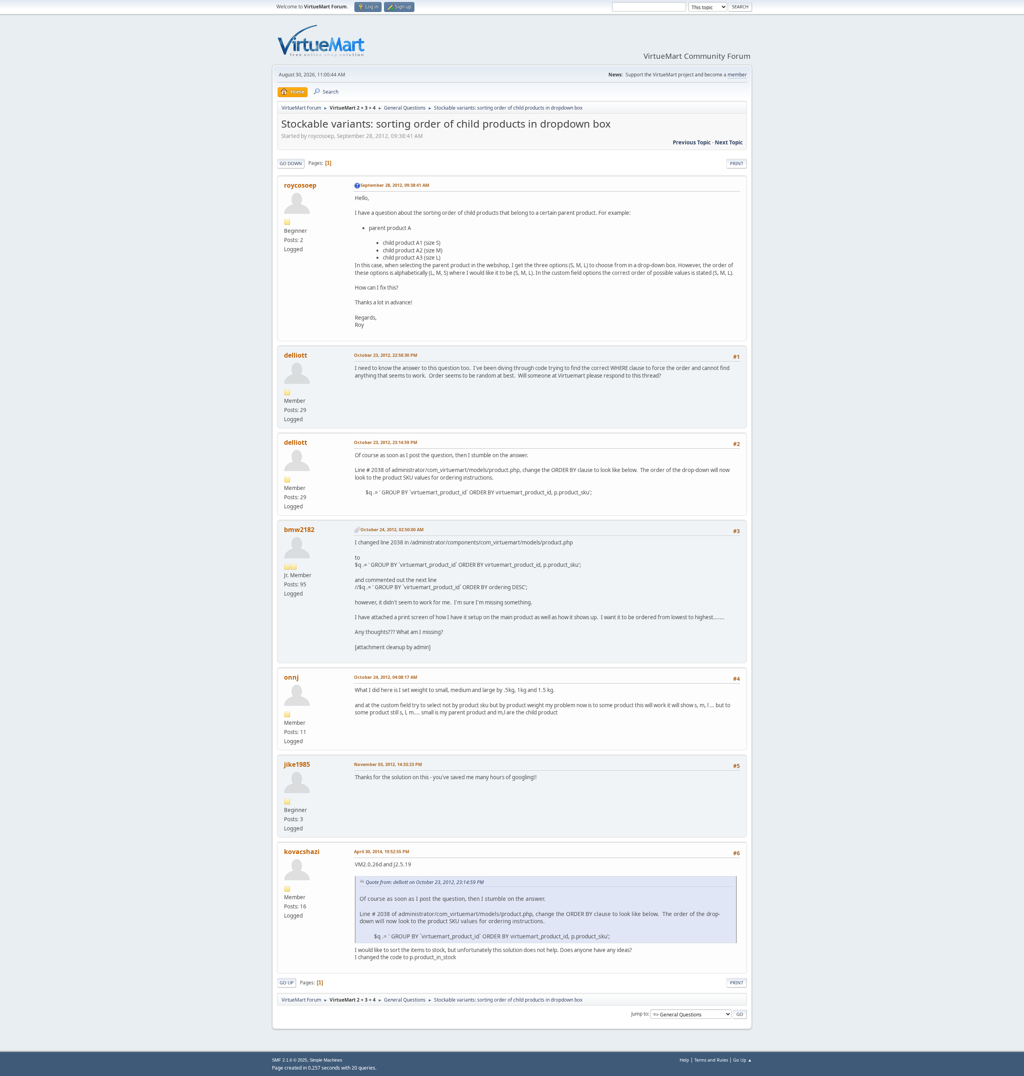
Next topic (729, 142)
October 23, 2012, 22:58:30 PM (385, 355)
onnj (291, 677)
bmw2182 (299, 529)
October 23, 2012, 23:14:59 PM (385, 442)
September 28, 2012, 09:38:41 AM (394, 185)
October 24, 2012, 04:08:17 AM (385, 677)
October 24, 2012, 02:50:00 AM (392, 529)
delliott (295, 355)
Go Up (287, 983)
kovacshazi (302, 851)
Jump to (639, 1013)
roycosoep (300, 185)
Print (736, 163)
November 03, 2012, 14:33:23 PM (388, 764)
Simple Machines (326, 1060)
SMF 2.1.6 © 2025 (289, 1060)
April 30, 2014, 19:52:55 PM (381, 851)
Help (684, 1060)
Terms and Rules (711, 1060)
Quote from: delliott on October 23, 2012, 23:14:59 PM (425, 882)
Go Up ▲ (742, 1060)
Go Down (291, 163)
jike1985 (297, 764)
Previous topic (692, 142)
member (737, 74)
